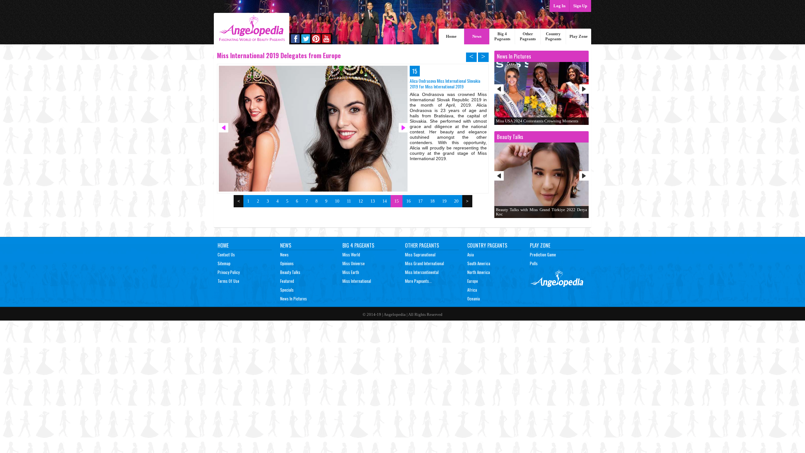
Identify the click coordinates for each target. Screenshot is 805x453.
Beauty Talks (290, 272)
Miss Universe (353, 263)
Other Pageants (528, 36)
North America (478, 272)
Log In (559, 5)
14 (384, 201)
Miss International (356, 281)
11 (349, 201)
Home (451, 36)
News (476, 36)
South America (478, 263)
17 (420, 201)
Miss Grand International (424, 263)
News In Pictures (293, 298)
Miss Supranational (420, 254)
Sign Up (580, 5)
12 (360, 201)
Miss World (351, 254)
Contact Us (226, 254)
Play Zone (578, 36)
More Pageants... (418, 281)
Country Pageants (553, 36)
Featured (287, 281)
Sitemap (224, 263)
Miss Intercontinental (422, 272)
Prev (499, 89)
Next (584, 89)
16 (408, 201)
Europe (472, 281)
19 (444, 201)
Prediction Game (543, 254)
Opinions (287, 263)
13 (372, 201)
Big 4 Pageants (502, 36)
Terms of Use (228, 281)
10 (337, 201)
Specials (287, 290)
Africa (472, 290)
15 (396, 201)
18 (432, 201)
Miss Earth (350, 272)
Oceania (473, 298)
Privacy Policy (229, 272)
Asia (470, 254)
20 (456, 201)
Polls (534, 263)
